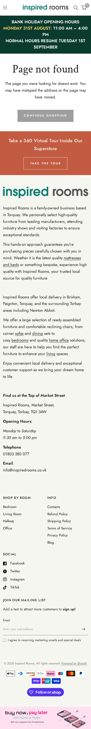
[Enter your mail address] (83, 629)
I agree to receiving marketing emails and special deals (44, 640)
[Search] (76, 7)
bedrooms (19, 340)
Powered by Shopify (74, 663)
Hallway (8, 521)
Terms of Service (59, 528)
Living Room (12, 514)
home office (59, 340)
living (50, 353)
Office (7, 528)
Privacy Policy (57, 535)
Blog (50, 542)
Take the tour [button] (45, 163)
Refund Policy (57, 514)
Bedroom (10, 506)
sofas (19, 333)
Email (6, 620)
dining (37, 333)
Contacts (53, 506)
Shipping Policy (59, 521)
